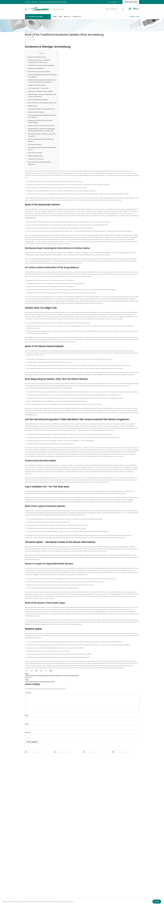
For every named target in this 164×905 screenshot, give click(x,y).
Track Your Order (130, 2)
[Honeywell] (67, 822)
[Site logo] (37, 9)
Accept (156, 901)
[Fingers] (125, 822)
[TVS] (38, 822)
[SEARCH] (122, 9)
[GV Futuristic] (96, 822)
